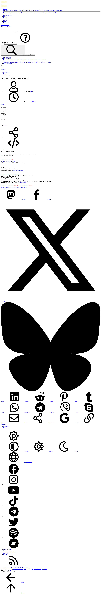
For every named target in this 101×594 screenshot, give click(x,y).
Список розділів (7, 10)
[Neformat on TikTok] (13, 505)
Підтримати (6, 22)
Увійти (2, 67)
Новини (5, 17)
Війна (4, 16)
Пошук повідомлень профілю (50, 12)
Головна (5, 554)
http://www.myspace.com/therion (8, 161)
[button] (25, 42)
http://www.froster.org (18, 170)
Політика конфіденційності (9, 552)
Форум (5, 9)
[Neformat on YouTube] (13, 495)
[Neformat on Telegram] (13, 516)
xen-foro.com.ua (9, 570)
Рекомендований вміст (47, 10)
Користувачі (6, 12)
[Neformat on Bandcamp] (13, 548)
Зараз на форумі (25, 12)
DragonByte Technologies (37, 569)
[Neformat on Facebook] (13, 473)
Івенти (4, 21)
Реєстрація (3, 69)
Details (45, 569)
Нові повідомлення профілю (34, 10)
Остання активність (57, 10)
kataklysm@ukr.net (21, 182)
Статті (4, 19)
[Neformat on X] (13, 527)
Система (26, 451)
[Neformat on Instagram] (13, 484)
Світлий (51, 451)
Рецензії (5, 20)
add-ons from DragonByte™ (19, 569)
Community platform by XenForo (14, 567)
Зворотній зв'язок (7, 549)
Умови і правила (7, 550)
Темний (76, 451)
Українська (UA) (28, 462)
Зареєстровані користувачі (15, 12)
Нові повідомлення (23, 10)
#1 (3, 149)
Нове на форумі (14, 10)
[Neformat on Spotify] (13, 537)
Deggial (31, 91)
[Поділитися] (13, 137)
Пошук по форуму (7, 15)
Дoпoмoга (5, 553)
